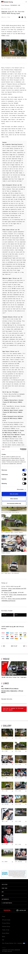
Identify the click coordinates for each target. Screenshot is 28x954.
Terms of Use (5, 930)
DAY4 (16, 614)
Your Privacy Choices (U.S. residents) (12, 943)
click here (19, 463)
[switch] (24, 474)
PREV (4, 646)
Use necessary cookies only (14, 503)
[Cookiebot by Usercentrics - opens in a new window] (20, 449)
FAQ (3, 939)
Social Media (5, 933)
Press (3, 916)
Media (3, 936)
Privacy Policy (6, 923)
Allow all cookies (14, 494)
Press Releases (5, 5)
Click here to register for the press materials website (13, 709)
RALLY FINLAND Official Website (9, 688)
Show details (20, 489)
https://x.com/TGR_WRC (10, 592)
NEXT (24, 646)
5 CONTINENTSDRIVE (7, 903)
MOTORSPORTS (14, 5)
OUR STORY (4, 884)
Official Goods (6, 919)
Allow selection (14, 498)
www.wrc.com (6, 446)
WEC (3, 895)
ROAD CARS (4, 888)
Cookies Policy (6, 926)
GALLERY (4, 614)
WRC (19, 5)
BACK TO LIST (14, 646)
